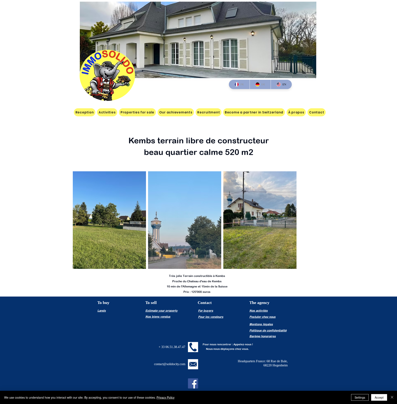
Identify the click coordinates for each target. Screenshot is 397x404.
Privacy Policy (166, 397)
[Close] (392, 397)
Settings (360, 397)
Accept (379, 397)
